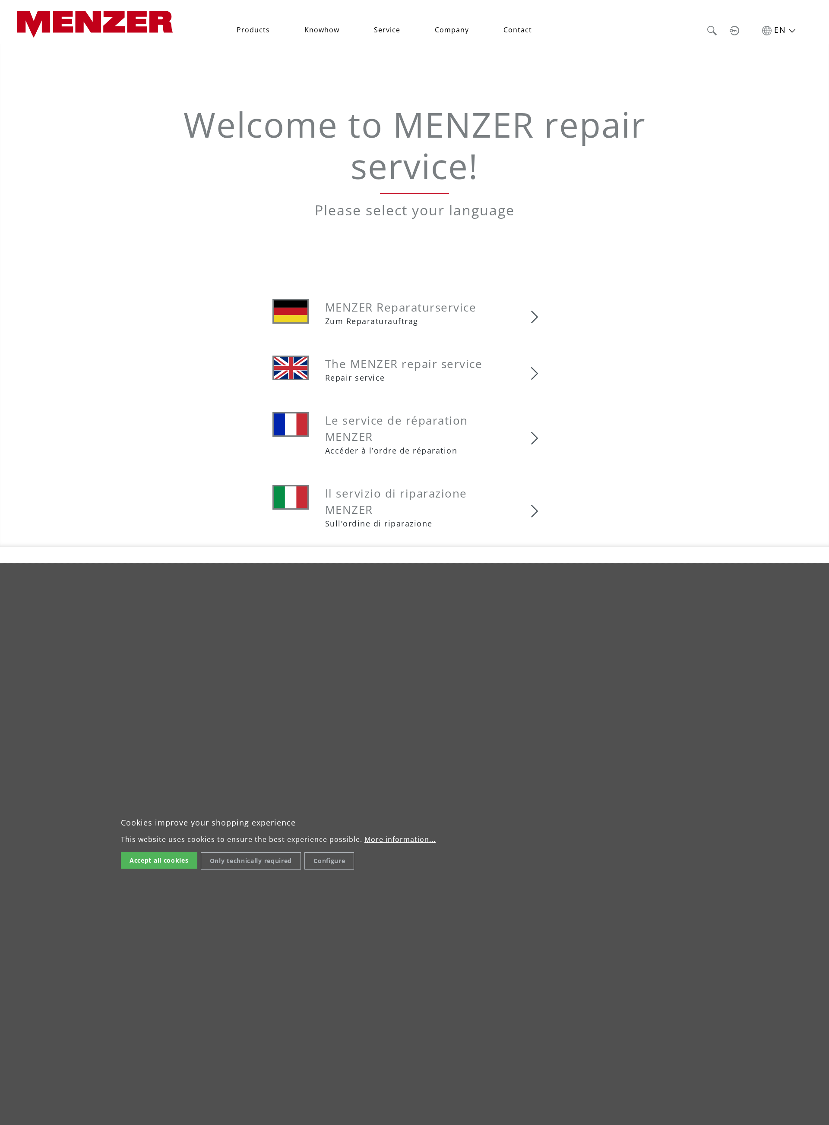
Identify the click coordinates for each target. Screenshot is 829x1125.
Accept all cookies (159, 860)
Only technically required (251, 861)
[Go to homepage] (95, 23)
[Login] (734, 30)
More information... (400, 839)
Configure (329, 861)
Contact (517, 30)
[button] (712, 30)
